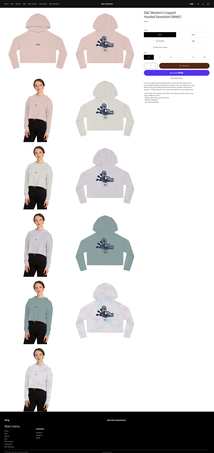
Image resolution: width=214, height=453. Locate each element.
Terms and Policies (107, 452)
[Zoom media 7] (37, 243)
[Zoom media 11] (37, 378)
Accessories (8, 444)
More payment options (177, 78)
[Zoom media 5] (37, 176)
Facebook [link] (39, 433)
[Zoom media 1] (37, 41)
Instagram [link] (39, 435)
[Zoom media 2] (105, 41)
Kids (5, 439)
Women (7, 436)
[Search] (198, 3)
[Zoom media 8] (105, 243)
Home (6, 431)
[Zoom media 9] (37, 310)
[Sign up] (207, 445)
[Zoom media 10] (105, 310)
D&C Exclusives (9, 447)
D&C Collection (13, 452)
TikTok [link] (38, 438)
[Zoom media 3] (37, 108)
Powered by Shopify (22, 452)
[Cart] (208, 3)
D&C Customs (8, 441)
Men (5, 434)
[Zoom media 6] (105, 176)
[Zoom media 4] (105, 108)
